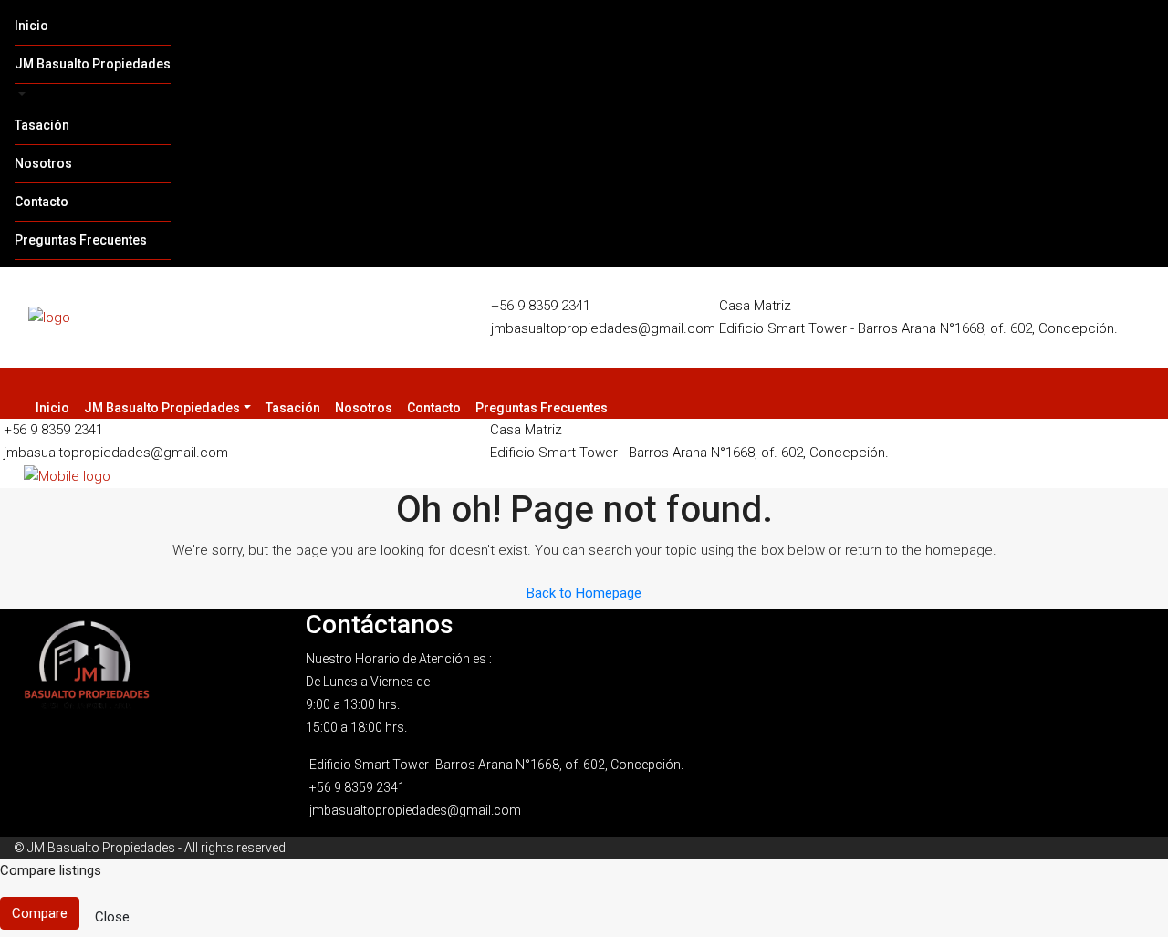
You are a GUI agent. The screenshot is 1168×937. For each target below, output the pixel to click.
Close (112, 917)
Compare (40, 913)
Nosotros (43, 163)
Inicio (31, 25)
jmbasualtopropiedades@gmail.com (603, 328)
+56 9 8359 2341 (540, 305)
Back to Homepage (584, 593)
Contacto (41, 201)
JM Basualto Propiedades (93, 64)
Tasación (42, 125)
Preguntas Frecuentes (81, 240)
